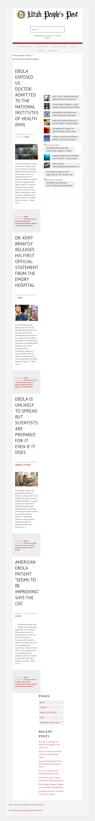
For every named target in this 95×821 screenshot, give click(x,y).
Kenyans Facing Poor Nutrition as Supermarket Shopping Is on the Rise (59, 185)
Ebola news (28, 380)
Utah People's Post (47, 8)
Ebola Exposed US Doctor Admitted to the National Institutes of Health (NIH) (26, 97)
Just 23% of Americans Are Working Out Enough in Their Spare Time (65, 99)
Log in (47, 37)
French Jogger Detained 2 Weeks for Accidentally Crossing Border (65, 139)
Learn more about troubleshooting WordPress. (26, 810)
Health (26, 217)
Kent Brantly (27, 223)
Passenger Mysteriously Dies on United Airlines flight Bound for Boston (65, 115)
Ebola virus (28, 219)
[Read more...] (20, 527)
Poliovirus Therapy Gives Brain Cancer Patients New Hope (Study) (65, 107)
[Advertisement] (62, 70)
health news (25, 382)
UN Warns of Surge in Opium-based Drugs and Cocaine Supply (64, 131)
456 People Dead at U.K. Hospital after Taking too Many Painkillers (59, 175)
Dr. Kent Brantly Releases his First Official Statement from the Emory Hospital (26, 261)
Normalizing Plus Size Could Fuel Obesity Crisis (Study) (59, 151)
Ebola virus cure (24, 545)
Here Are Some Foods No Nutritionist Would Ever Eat (65, 123)
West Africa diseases (26, 225)
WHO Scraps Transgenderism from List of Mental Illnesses (65, 166)
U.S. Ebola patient (26, 387)
